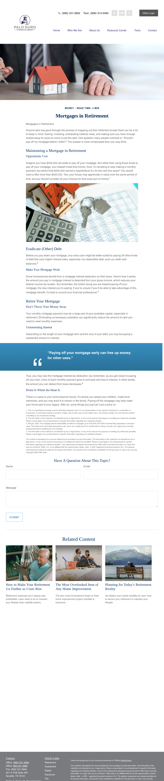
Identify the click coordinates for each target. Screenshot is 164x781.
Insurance (50, 774)
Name (9, 466)
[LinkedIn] (114, 13)
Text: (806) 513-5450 (95, 13)
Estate (48, 770)
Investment (50, 766)
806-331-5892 (20, 765)
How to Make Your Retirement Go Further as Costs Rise (28, 587)
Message (11, 487)
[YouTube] (122, 13)
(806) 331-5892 (70, 13)
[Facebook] (129, 13)
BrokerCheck (126, 760)
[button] (56, 30)
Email (87, 466)
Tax (47, 778)
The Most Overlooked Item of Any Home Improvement (77, 587)
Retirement (50, 762)
